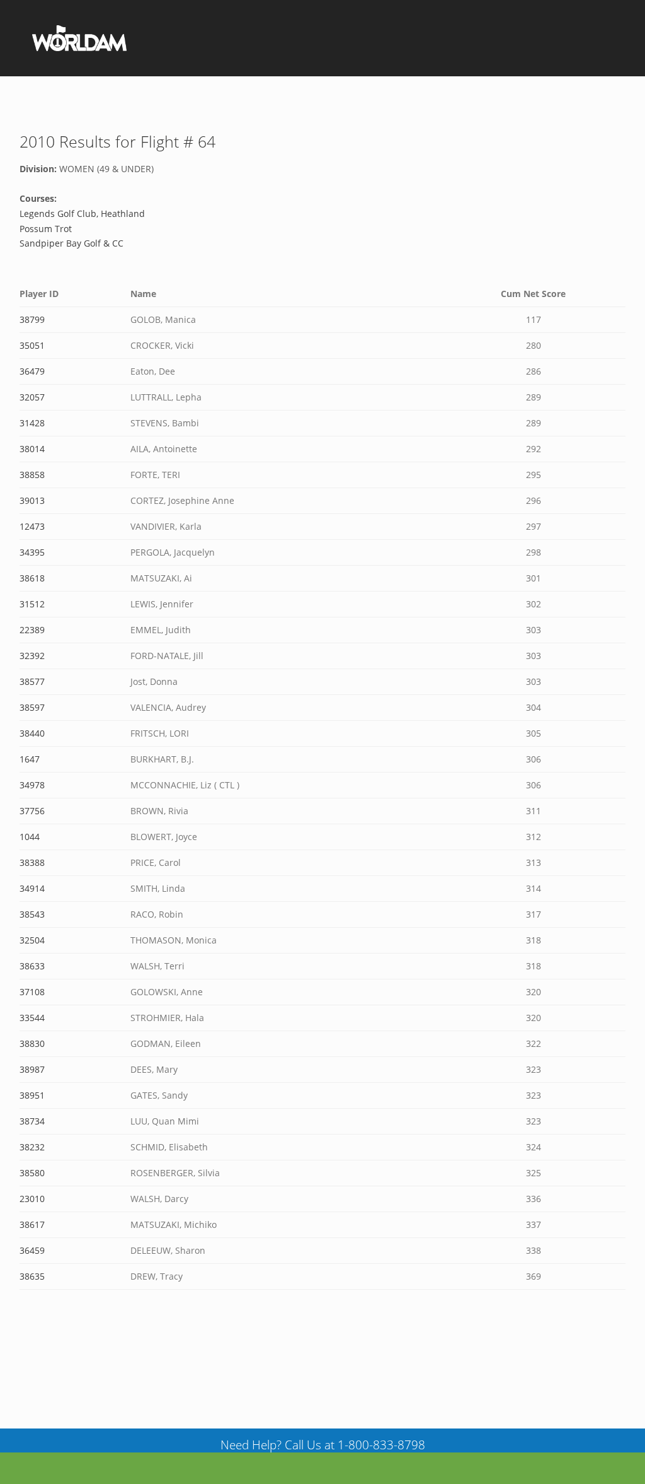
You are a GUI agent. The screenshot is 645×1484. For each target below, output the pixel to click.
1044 (30, 837)
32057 (32, 397)
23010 (32, 1199)
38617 (32, 1224)
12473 (32, 526)
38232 (32, 1147)
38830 (32, 1043)
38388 (32, 862)
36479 (32, 371)
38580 (32, 1173)
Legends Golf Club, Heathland (82, 213)
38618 (32, 578)
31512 (32, 604)
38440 (32, 733)
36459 (32, 1250)
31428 (32, 423)
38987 (32, 1069)
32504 (32, 940)
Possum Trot (46, 229)
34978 (32, 785)
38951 (32, 1095)
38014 (32, 449)
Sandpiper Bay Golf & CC (71, 243)
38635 (32, 1276)
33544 (32, 1018)
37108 (32, 992)
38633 (32, 966)
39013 (32, 500)
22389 (32, 630)
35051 (32, 345)
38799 (32, 319)
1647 (30, 759)
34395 (32, 552)
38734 (32, 1121)
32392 (32, 656)
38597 (32, 707)
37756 (32, 811)
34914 (32, 888)
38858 (32, 475)
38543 (32, 914)
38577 (32, 681)
